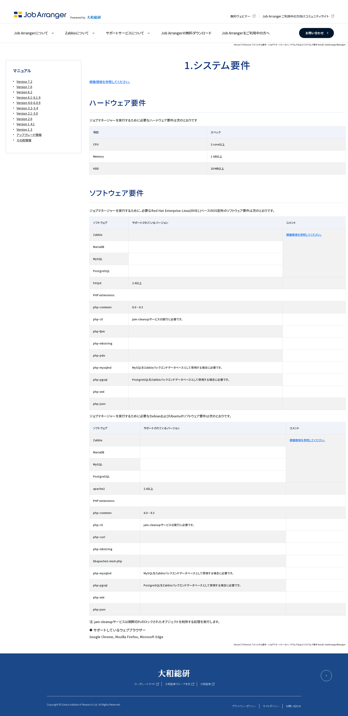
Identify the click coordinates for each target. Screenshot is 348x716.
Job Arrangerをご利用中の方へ (246, 32)
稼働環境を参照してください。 (109, 81)
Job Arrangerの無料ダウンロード (186, 32)
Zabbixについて (77, 32)
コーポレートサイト (144, 684)
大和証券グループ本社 (178, 684)
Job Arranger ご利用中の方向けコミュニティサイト (295, 16)
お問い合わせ (314, 33)
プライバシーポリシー (244, 706)
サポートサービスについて (125, 32)
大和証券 (205, 684)
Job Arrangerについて (31, 32)
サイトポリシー (271, 706)
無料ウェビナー (240, 16)
